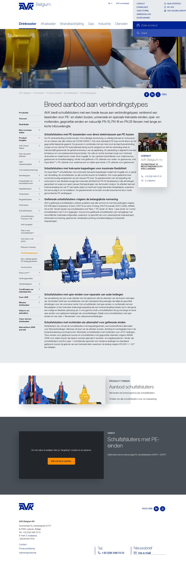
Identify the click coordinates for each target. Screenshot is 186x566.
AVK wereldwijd (122, 3)
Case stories (143, 10)
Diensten (121, 24)
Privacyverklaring (27, 548)
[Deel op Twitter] (158, 94)
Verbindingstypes (88, 92)
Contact (141, 3)
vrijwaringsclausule (27, 552)
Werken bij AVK (144, 14)
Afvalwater (48, 24)
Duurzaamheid (143, 17)
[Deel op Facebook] (146, 94)
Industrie (104, 24)
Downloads (142, 7)
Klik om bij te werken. (61, 461)
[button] (30, 131)
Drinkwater (27, 24)
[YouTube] (162, 508)
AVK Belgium (25, 92)
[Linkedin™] (156, 508)
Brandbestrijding (72, 24)
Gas (91, 24)
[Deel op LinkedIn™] (152, 94)
